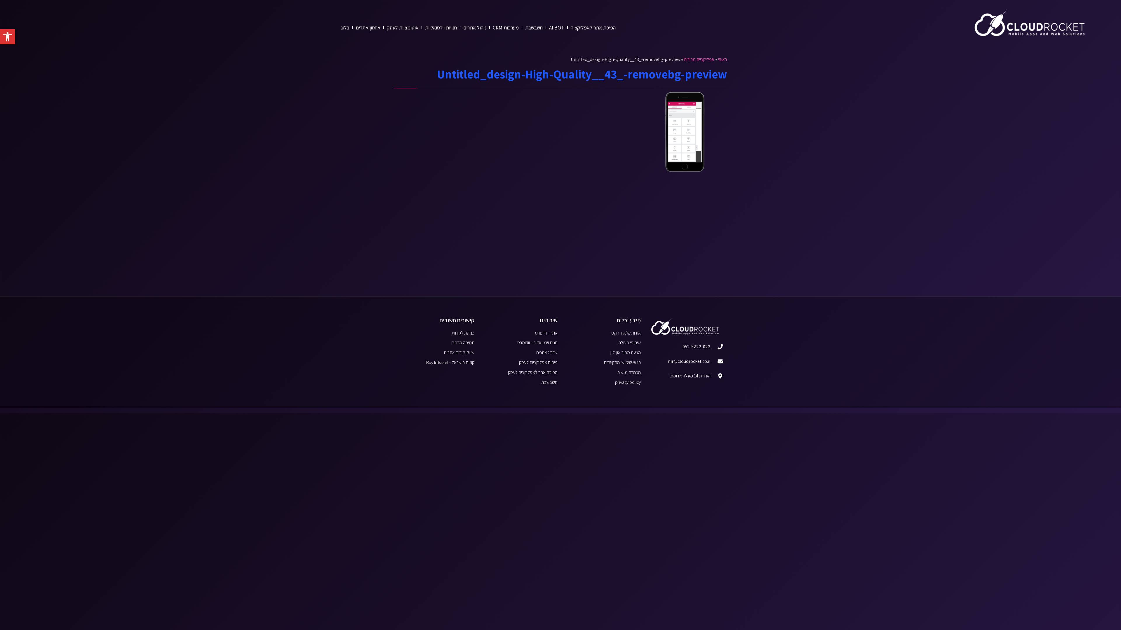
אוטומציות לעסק (403, 27)
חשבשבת (534, 27)
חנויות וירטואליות (441, 27)
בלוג (345, 27)
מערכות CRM (506, 27)
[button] (7, 36)
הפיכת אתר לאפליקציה (593, 27)
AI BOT (556, 27)
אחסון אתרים (368, 27)
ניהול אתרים (474, 27)
